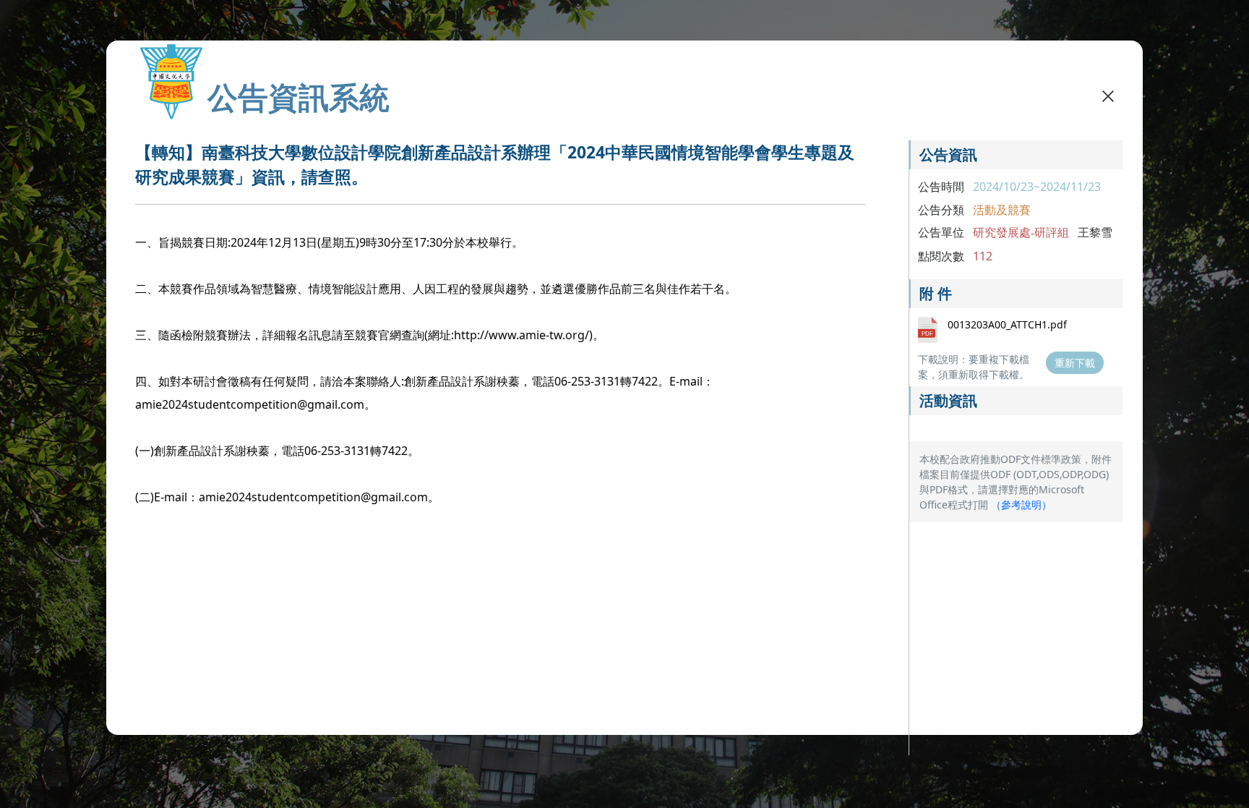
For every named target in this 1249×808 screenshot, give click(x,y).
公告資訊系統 (298, 97)
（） (1021, 504)
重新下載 (1075, 363)
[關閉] (1108, 95)
